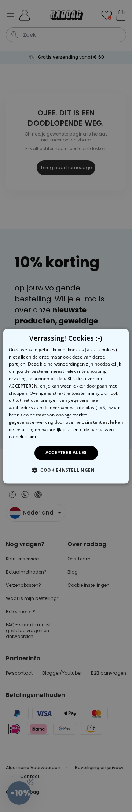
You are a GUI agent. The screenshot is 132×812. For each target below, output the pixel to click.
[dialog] (66, 406)
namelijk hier (23, 437)
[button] (66, 470)
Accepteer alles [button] (66, 453)
